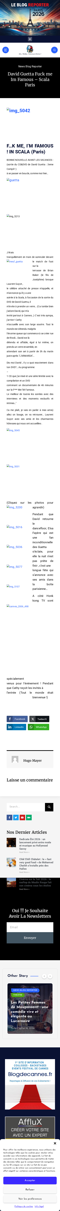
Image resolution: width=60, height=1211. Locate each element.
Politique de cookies (23, 1206)
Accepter (30, 1180)
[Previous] (44, 976)
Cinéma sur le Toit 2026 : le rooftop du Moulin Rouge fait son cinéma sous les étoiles (35, 882)
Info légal (39, 1206)
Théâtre (52, 990)
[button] (55, 1143)
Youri (48, 1028)
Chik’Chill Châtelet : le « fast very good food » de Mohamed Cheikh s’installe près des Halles (36, 864)
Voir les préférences (30, 1199)
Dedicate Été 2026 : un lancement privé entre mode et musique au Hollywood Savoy (35, 844)
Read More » (24, 852)
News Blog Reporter (30, 66)
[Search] (49, 807)
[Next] (50, 976)
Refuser (30, 1189)
